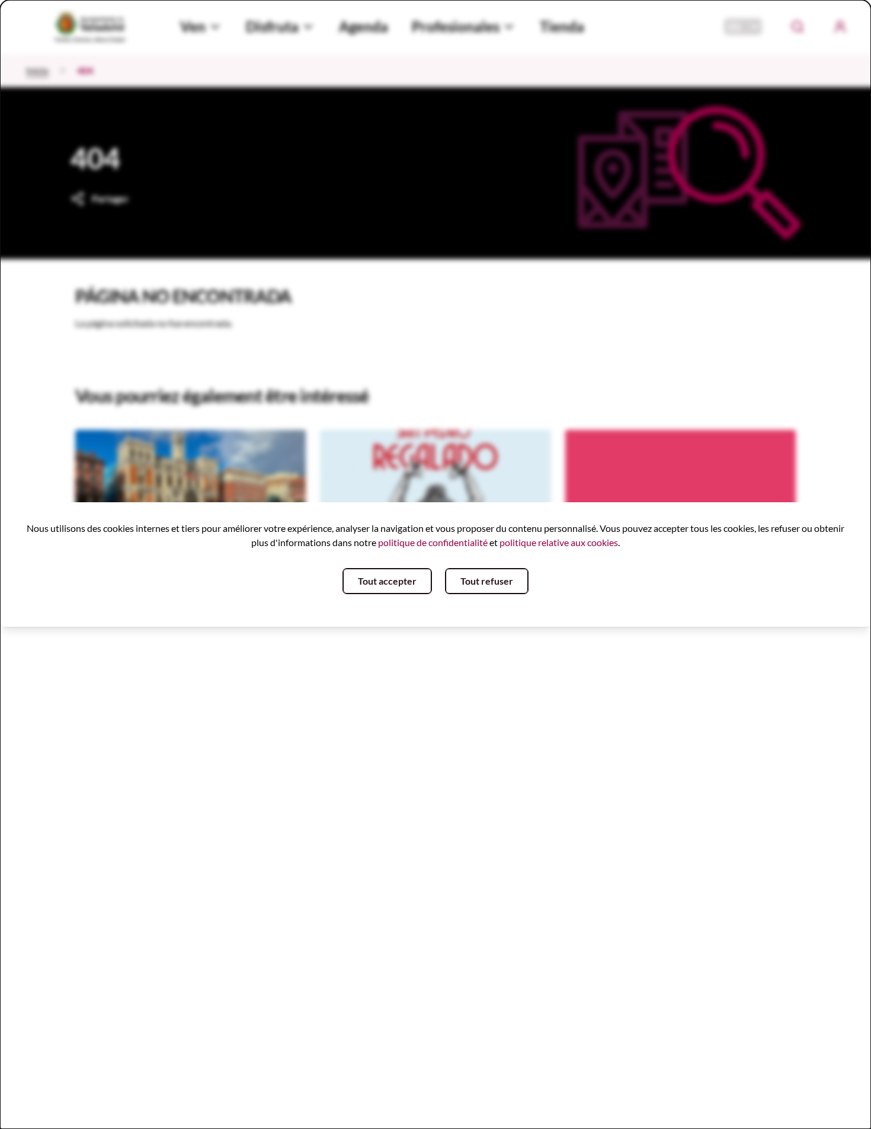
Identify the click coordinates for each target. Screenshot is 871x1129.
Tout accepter (387, 580)
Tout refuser (486, 580)
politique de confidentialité (433, 542)
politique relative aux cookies (558, 542)
